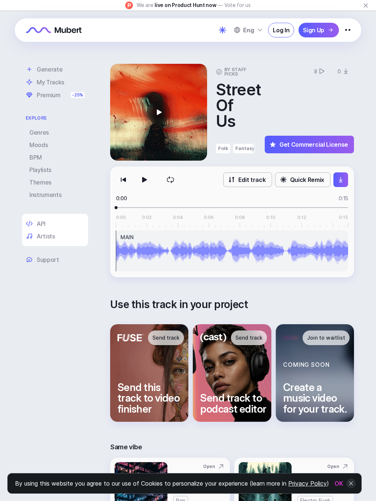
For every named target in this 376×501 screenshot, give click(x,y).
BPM (35, 157)
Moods (38, 145)
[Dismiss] (365, 5)
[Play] (144, 179)
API (41, 223)
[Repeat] (170, 179)
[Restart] (123, 179)
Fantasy (244, 148)
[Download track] (340, 179)
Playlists (40, 169)
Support (48, 259)
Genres (39, 132)
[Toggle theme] (222, 30)
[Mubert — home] (54, 30)
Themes (40, 182)
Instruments (45, 194)
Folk (223, 148)
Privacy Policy (307, 483)
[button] (158, 112)
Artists (46, 236)
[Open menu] (347, 30)
